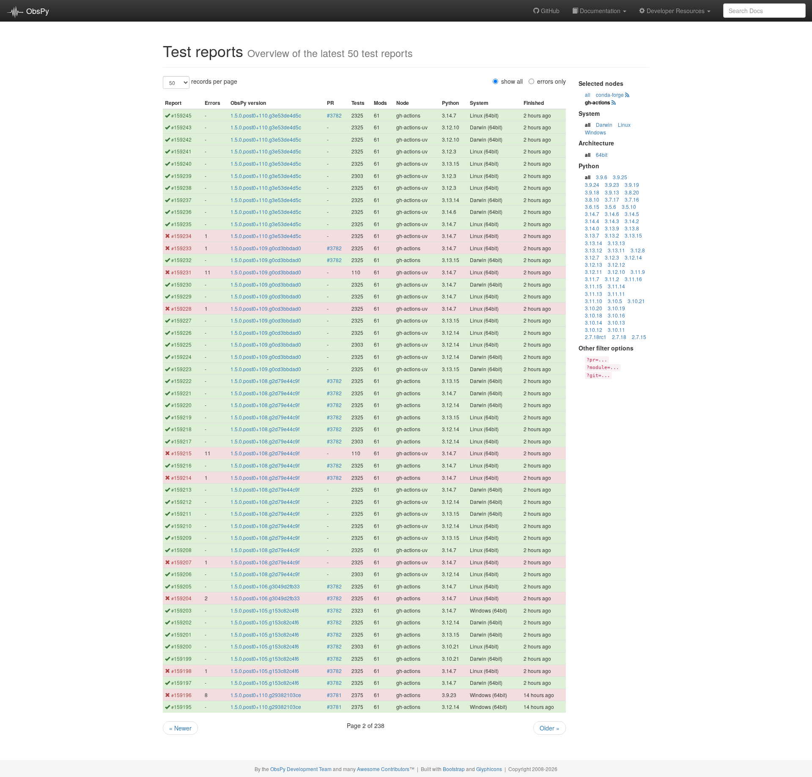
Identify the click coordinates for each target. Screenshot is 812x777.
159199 (181, 658)
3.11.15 (593, 286)
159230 (181, 284)
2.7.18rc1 (595, 336)
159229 (181, 296)
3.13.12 (593, 250)
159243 (181, 127)
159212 (181, 501)
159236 (181, 211)
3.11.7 (592, 278)
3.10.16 (616, 315)
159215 (181, 453)
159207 (181, 562)
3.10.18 (593, 315)
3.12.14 (633, 257)
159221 (181, 393)
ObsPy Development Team (301, 768)
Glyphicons (489, 768)
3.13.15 (633, 235)
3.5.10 (629, 206)
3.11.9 (638, 271)
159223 (181, 368)
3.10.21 (636, 300)
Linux (624, 124)
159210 (181, 525)
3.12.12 (616, 264)
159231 (181, 272)
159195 (181, 706)
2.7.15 (639, 336)
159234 (181, 235)
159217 (181, 441)
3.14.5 (632, 213)
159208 (181, 549)
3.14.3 (612, 220)
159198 (181, 670)
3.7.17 (612, 199)
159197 (181, 682)
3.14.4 (592, 220)
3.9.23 (612, 184)
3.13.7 (592, 235)
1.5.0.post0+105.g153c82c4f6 (264, 610)
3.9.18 (592, 192)
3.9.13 (612, 192)
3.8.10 (592, 199)
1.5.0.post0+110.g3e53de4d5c (265, 115)
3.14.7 (592, 213)
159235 (181, 223)
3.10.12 (593, 329)
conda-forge (610, 94)
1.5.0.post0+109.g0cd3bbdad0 (265, 248)
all (587, 94)
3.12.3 (612, 257)
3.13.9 (612, 228)
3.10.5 (615, 300)
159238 (181, 187)
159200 (181, 646)
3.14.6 (612, 213)
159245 (181, 115)
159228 (181, 308)
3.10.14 (593, 322)
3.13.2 (612, 235)
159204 (181, 598)
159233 (181, 248)
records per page (214, 81)
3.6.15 (592, 206)
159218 (181, 428)
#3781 (334, 694)
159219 (181, 417)
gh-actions (597, 102)
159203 (181, 610)
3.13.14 (593, 242)
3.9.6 (601, 177)
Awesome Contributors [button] (383, 768)
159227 (181, 320)
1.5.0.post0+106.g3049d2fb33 (265, 586)
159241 (181, 151)
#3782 (334, 115)
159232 (181, 259)
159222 (181, 380)
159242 (181, 139)
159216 (181, 465)
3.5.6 (610, 206)
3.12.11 (593, 271)
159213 (181, 489)
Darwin (604, 124)
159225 (181, 344)
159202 (181, 622)
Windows (595, 132)
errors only (551, 81)
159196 (181, 694)
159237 (181, 199)
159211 (181, 513)
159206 (181, 573)
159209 (181, 537)
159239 (181, 175)
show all (512, 81)
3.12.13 (593, 264)
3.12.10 (616, 271)
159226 (181, 332)
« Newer (180, 728)
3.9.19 (632, 184)
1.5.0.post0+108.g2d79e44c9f (264, 380)
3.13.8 (632, 228)
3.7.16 (632, 199)
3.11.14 (616, 286)
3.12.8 (638, 250)
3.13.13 (616, 242)
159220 (181, 404)
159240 (181, 163)
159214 (181, 477)
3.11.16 (633, 278)
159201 (181, 634)
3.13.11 (616, 250)
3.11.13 (593, 293)
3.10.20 (593, 308)
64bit (601, 154)
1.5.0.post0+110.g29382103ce (265, 694)
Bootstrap (454, 768)
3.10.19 (616, 308)
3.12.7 (592, 257)
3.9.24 (592, 184)
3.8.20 (632, 192)
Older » (550, 728)
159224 (181, 356)
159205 (181, 586)
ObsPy (36, 10)
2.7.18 (619, 336)
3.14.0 (592, 228)
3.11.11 (616, 293)
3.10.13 (616, 322)
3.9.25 (620, 177)
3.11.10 (593, 300)
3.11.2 (612, 278)
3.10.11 (616, 329)
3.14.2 (632, 220)
